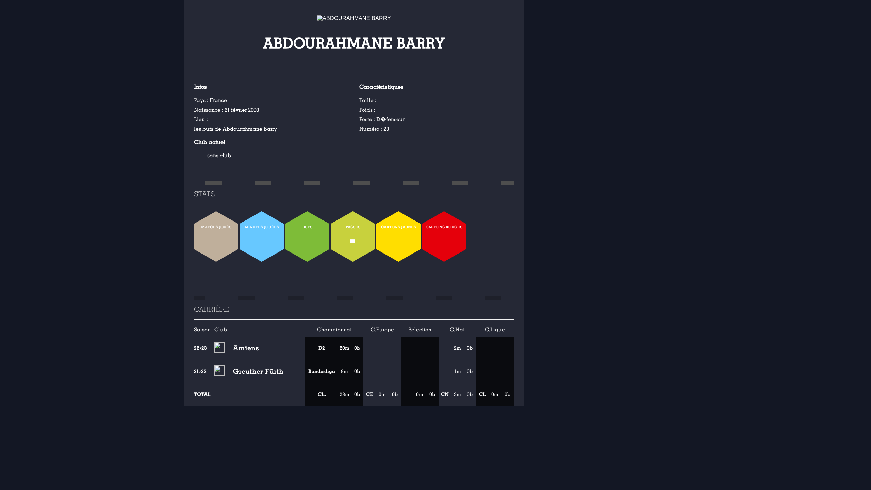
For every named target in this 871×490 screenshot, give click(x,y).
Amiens (246, 348)
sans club (219, 155)
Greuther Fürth (258, 371)
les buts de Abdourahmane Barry (235, 129)
